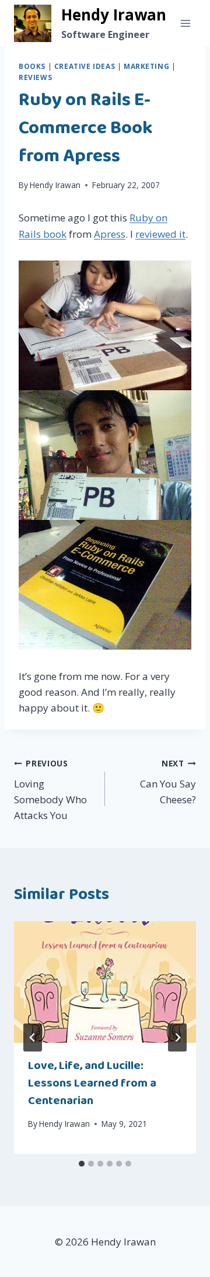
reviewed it (160, 234)
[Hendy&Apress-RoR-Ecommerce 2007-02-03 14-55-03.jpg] (105, 325)
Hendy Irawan (55, 184)
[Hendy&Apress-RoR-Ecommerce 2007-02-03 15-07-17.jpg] (105, 455)
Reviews (35, 77)
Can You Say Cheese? (168, 782)
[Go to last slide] (32, 1037)
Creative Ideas (84, 66)
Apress (109, 234)
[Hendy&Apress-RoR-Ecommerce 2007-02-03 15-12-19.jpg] (105, 585)
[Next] (177, 1037)
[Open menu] (185, 23)
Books (32, 66)
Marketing (146, 66)
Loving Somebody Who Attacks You (50, 790)
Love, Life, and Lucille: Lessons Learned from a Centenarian (92, 1083)
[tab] (82, 1164)
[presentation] (105, 982)
